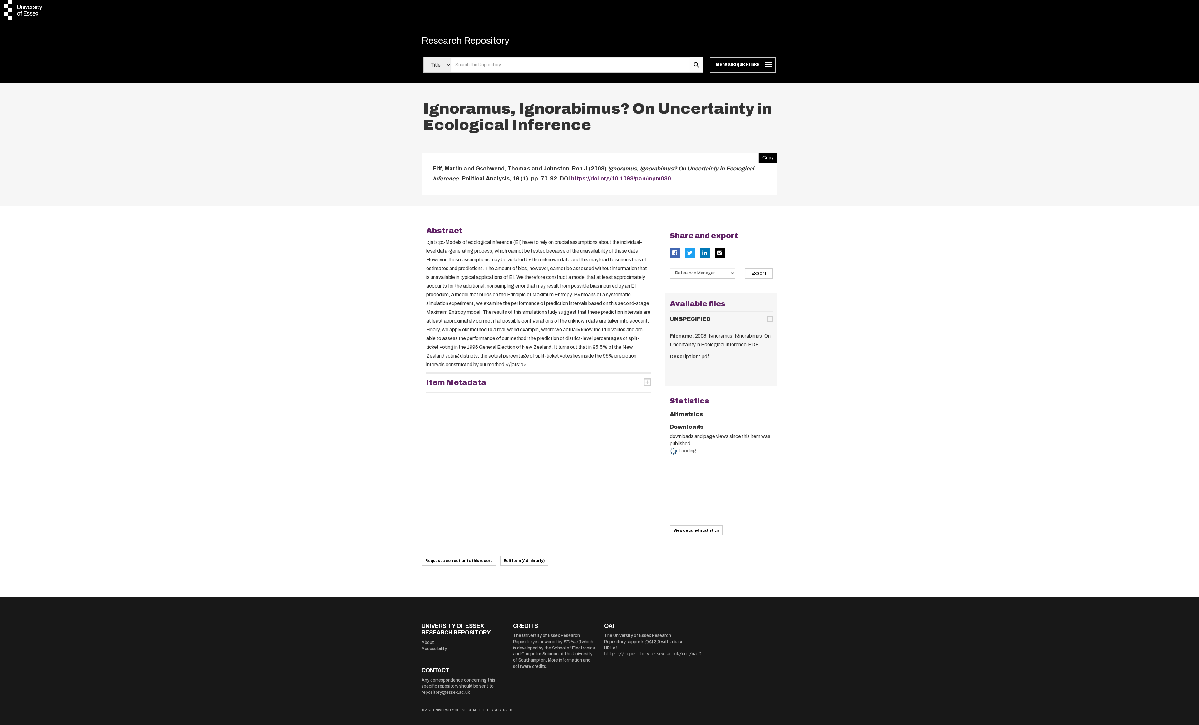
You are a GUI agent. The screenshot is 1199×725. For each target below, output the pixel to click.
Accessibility (434, 648)
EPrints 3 (572, 641)
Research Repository (465, 41)
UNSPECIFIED (690, 319)
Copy (765, 156)
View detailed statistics (696, 530)
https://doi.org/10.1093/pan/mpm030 (621, 178)
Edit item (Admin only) (524, 561)
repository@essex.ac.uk (446, 692)
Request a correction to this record (459, 561)
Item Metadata (456, 382)
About (428, 642)
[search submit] (696, 65)
